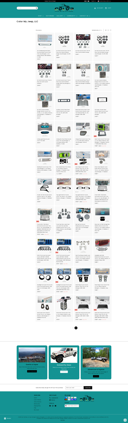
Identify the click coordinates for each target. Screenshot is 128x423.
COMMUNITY (71, 16)
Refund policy (37, 404)
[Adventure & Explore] (96, 357)
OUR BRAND (50, 16)
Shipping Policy (37, 406)
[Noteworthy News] (64, 355)
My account (36, 410)
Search (35, 397)
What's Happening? (32, 371)
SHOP (40, 16)
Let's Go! (96, 376)
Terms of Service (37, 402)
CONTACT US (84, 16)
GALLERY (60, 16)
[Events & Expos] (32, 354)
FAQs (35, 408)
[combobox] (27, 8)
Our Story (63, 420)
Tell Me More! (64, 371)
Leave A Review (37, 399)
